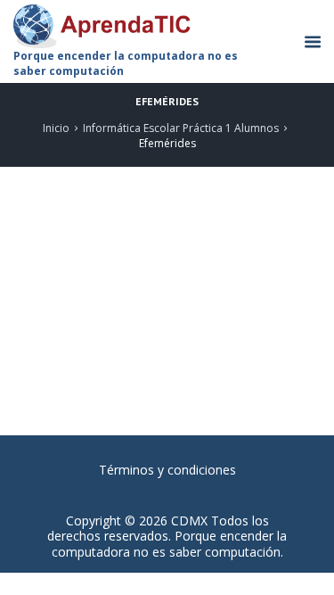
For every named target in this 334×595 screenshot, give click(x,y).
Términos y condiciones (167, 469)
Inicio (56, 128)
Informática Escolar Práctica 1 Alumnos (181, 128)
